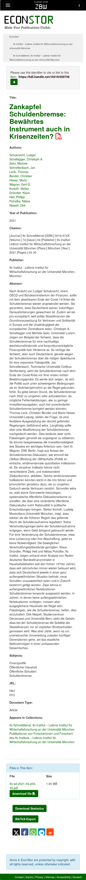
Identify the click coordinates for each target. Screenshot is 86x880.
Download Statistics (29, 808)
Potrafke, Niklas (19, 201)
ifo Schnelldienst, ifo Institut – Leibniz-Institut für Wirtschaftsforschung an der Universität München (42, 727)
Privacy (39, 877)
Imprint (29, 877)
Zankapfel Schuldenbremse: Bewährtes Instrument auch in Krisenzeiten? (39, 121)
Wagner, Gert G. (20, 184)
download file (22, 793)
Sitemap (50, 877)
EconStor (14, 36)
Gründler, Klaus (19, 193)
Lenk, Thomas (18, 172)
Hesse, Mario (18, 180)
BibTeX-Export (25, 819)
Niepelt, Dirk (17, 205)
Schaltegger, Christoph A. (26, 159)
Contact (19, 877)
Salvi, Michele (18, 163)
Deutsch (77, 877)
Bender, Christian (20, 176)
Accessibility (64, 877)
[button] (16, 831)
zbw (41, 7)
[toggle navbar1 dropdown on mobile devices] (8, 5)
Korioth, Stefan (19, 188)
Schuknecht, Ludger (22, 155)
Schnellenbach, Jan (22, 167)
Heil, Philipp (17, 197)
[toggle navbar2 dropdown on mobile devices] (79, 5)
